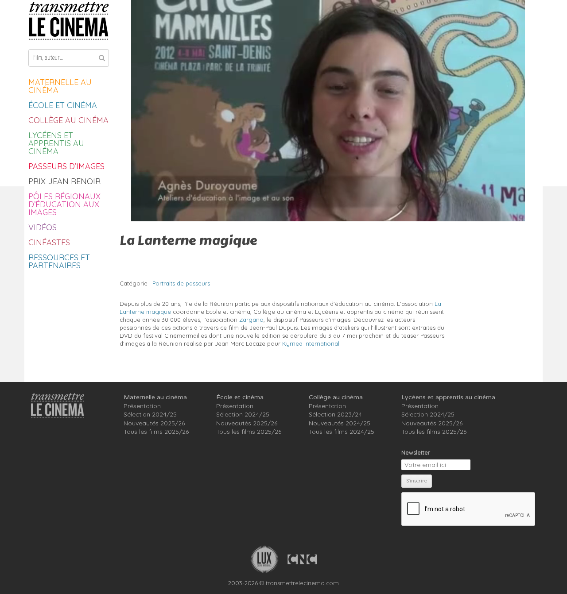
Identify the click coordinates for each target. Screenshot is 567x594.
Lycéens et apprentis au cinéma (56, 143)
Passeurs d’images (66, 166)
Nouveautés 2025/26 (154, 423)
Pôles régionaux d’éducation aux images (64, 204)
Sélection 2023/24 (335, 414)
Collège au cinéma (68, 120)
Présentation (142, 406)
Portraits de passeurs (181, 283)
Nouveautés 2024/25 (339, 423)
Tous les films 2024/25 (341, 432)
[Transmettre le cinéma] (68, 21)
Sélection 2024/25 (150, 414)
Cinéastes (49, 242)
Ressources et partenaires (59, 261)
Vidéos (42, 227)
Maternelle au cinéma (60, 86)
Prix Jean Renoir (64, 181)
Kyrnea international (310, 343)
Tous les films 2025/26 (156, 432)
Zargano (251, 319)
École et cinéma (62, 105)
